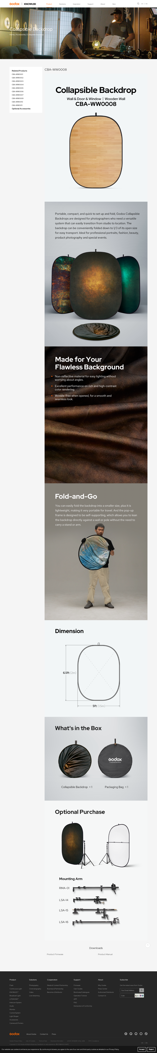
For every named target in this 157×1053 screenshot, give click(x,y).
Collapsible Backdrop (35, 34)
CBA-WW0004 (17, 85)
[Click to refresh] (139, 995)
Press (54, 1034)
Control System (15, 1013)
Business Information (57, 1041)
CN (142, 3)
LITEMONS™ (14, 999)
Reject (151, 1049)
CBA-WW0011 (17, 105)
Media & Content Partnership (57, 985)
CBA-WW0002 (17, 78)
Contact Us (102, 996)
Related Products (19, 71)
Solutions (62, 4)
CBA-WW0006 (17, 92)
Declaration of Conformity (83, 1006)
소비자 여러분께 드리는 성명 (76, 1041)
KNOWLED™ (14, 992)
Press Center (102, 989)
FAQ (75, 1002)
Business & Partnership (55, 989)
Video (31, 992)
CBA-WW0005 (17, 88)
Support (90, 4)
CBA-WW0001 (17, 74)
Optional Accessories (21, 108)
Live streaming (34, 996)
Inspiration (76, 4)
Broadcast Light (15, 996)
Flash (11, 985)
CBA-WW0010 (17, 102)
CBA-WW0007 (17, 95)
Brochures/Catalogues (81, 992)
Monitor (12, 1009)
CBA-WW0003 (17, 81)
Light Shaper (14, 1016)
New (114, 4)
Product (49, 4)
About (103, 4)
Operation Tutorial (80, 996)
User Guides (78, 989)
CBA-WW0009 (17, 98)
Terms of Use (43, 1041)
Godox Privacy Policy (16, 1041)
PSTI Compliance (93, 1041)
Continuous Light (16, 989)
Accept (142, 1049)
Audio (12, 1006)
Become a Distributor (54, 992)
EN (146, 3)
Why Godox (102, 985)
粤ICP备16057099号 (62, 1044)
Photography (33, 985)
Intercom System (15, 1002)
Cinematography (35, 989)
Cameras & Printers (16, 1023)
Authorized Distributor (106, 992)
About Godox (31, 1034)
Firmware (77, 985)
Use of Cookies (30, 1041)
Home (12, 34)
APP (75, 999)
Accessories (21, 34)
